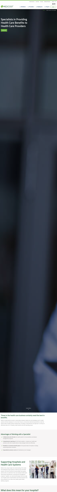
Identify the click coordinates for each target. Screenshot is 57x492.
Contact (41, 1)
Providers (31, 7)
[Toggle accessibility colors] (55, 3)
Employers (39, 7)
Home (44, 10)
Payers (47, 7)
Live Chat (37, 1)
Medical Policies (47, 1)
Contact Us (4, 30)
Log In (53, 7)
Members (23, 7)
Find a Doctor (32, 1)
